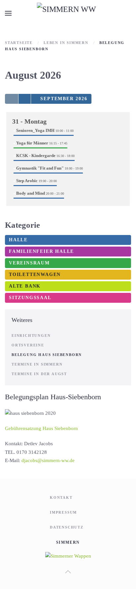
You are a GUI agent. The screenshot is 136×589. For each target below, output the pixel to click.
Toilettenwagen (35, 274)
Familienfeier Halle (41, 251)
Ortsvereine (28, 345)
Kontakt (61, 497)
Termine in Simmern (37, 364)
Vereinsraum (29, 262)
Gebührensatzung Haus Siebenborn (41, 428)
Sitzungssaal (30, 297)
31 (29, 121)
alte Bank (25, 286)
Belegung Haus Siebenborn (47, 355)
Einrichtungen (31, 335)
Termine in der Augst (39, 374)
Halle (18, 239)
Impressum (63, 512)
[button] (8, 13)
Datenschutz (67, 527)
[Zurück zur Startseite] (68, 13)
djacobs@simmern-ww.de (48, 460)
